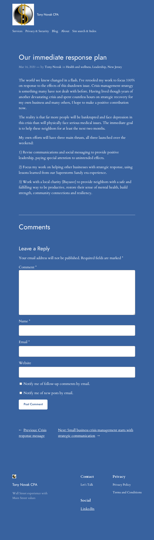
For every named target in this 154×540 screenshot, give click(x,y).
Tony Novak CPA (48, 14)
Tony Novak (53, 67)
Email (24, 342)
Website (25, 363)
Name (24, 321)
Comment (28, 267)
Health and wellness (78, 67)
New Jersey (115, 67)
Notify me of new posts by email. (48, 393)
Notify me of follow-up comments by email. (56, 383)
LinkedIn (87, 508)
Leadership (99, 67)
